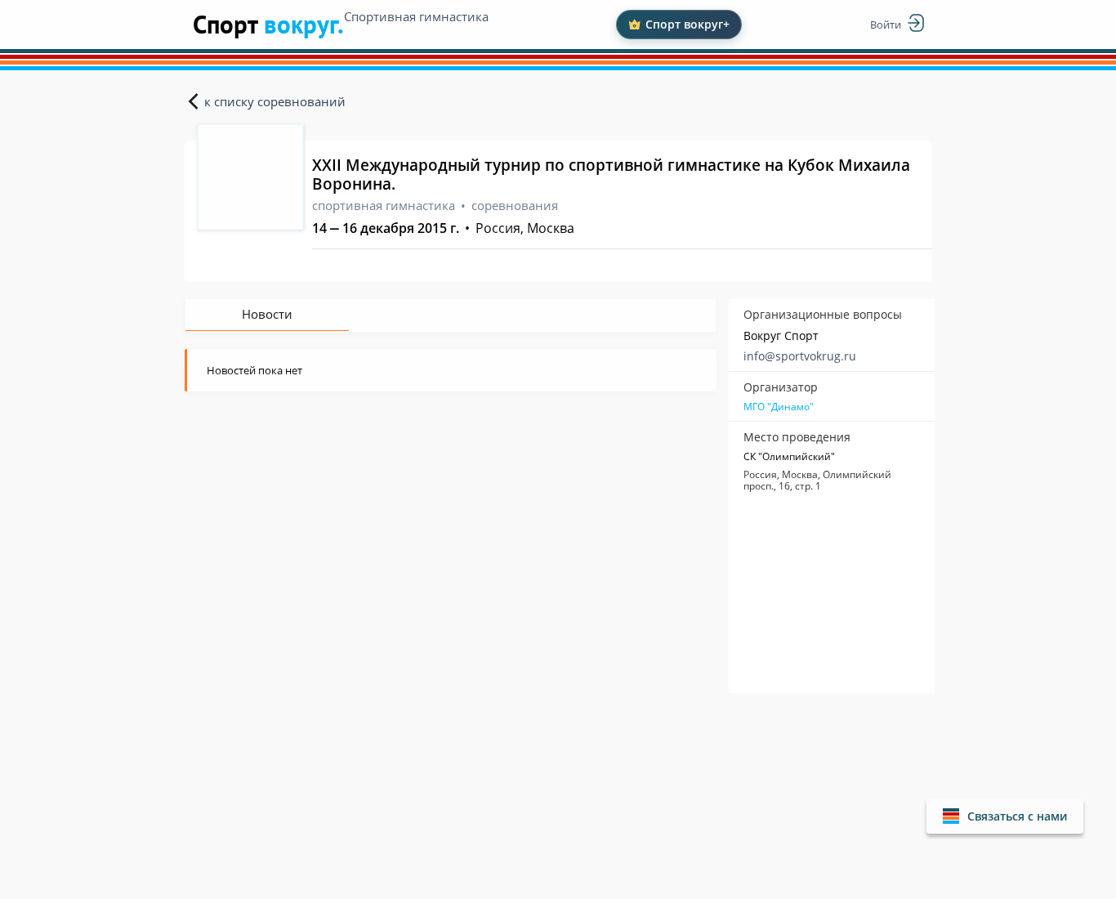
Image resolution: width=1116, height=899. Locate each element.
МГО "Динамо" (778, 407)
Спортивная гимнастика (416, 16)
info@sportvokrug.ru (799, 356)
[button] (1004, 816)
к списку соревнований (275, 101)
